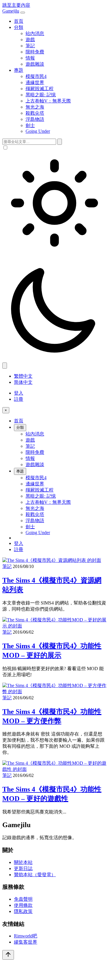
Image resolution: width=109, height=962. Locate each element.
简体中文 (23, 382)
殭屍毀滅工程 (39, 88)
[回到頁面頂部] (8, 955)
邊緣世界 (35, 82)
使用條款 (23, 905)
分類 (18, 27)
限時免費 (35, 51)
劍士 (30, 125)
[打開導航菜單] (22, 12)
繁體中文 (23, 376)
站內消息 (35, 33)
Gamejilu (10, 10)
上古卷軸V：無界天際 (48, 100)
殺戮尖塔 (35, 113)
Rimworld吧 (25, 935)
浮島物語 (35, 119)
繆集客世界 (25, 942)
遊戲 (30, 39)
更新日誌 (23, 868)
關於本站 (23, 862)
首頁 (18, 21)
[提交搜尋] (59, 142)
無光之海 (35, 106)
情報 (30, 57)
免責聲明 (23, 899)
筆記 (30, 45)
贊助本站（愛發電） (35, 874)
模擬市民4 (36, 76)
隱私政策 (23, 911)
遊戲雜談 (35, 64)
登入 (18, 393)
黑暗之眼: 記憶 (41, 94)
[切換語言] (4, 366)
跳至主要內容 (16, 5)
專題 (18, 70)
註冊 (18, 399)
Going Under (38, 131)
